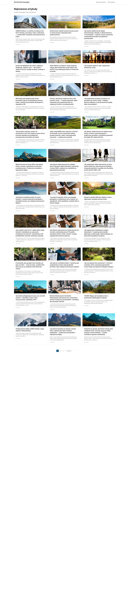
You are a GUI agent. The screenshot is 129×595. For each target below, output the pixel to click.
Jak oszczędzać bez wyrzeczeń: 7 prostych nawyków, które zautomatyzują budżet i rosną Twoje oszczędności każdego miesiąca (98, 265)
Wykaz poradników (101, 2)
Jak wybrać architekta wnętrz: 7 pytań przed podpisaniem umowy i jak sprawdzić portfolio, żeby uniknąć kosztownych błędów (64, 265)
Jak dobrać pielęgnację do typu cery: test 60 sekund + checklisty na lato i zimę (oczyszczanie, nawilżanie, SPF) (30, 297)
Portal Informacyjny (21, 2)
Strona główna (111, 2)
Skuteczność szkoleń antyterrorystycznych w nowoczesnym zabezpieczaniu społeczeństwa (64, 32)
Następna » (69, 350)
